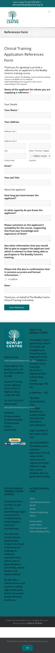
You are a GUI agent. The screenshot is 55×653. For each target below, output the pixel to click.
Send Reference (16, 307)
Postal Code (9, 160)
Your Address (11, 122)
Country (32, 160)
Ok (27, 648)
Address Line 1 (10, 131)
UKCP (32, 498)
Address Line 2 (10, 141)
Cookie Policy (36, 524)
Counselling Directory (40, 502)
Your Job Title (11, 177)
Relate (33, 508)
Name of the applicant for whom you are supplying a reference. (27, 91)
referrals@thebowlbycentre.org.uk (20, 360)
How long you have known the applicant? (21, 197)
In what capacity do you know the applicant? (23, 212)
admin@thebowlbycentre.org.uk (27, 4)
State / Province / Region (39, 151)
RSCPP (33, 505)
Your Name (11, 110)
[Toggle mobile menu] (49, 11)
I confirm (13, 279)
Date (8, 285)
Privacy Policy (36, 521)
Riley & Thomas (35, 623)
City (6, 151)
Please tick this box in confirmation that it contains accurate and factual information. (27, 272)
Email (8, 165)
